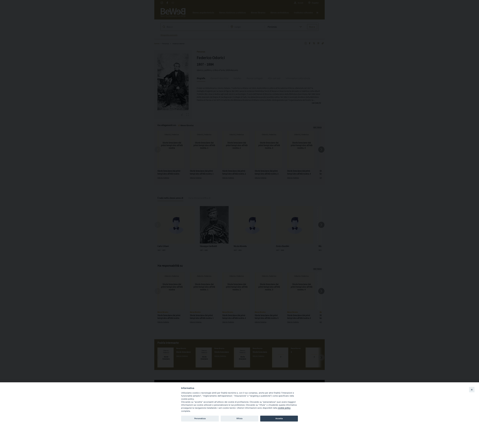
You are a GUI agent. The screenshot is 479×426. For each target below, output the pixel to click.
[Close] (472, 389)
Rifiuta (239, 418)
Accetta (279, 418)
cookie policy (284, 408)
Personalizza (200, 418)
